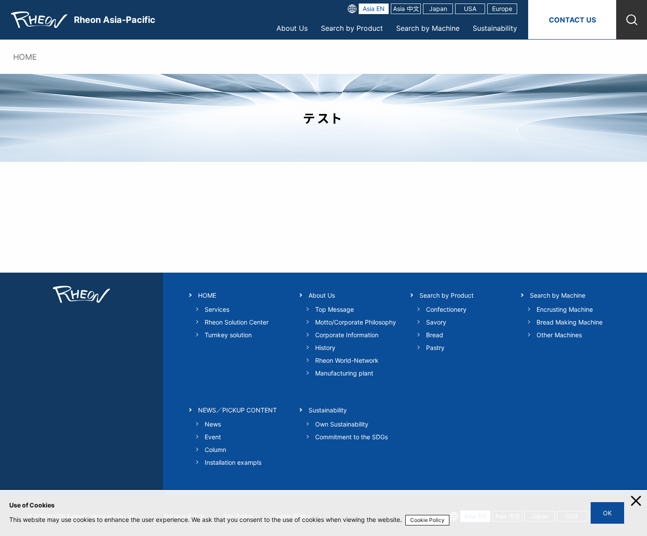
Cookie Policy (427, 520)
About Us (292, 28)
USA (470, 8)
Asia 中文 (406, 8)
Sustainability (495, 28)
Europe (502, 8)
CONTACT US (572, 19)
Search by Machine (428, 28)
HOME (25, 57)
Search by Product (352, 28)
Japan (438, 8)
